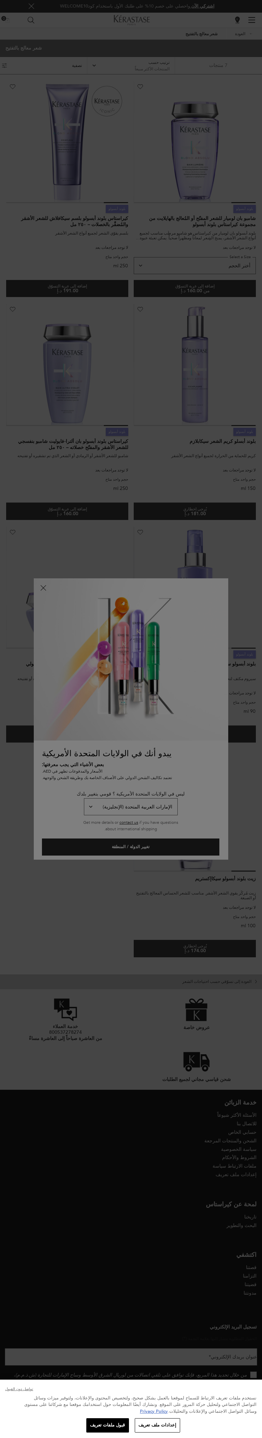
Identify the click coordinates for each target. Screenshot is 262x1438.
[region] (131, 1409)
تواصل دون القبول (19, 1389)
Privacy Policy (154, 1411)
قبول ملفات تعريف (107, 1425)
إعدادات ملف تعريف (157, 1425)
